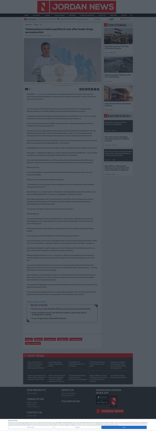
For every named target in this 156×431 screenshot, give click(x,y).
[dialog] (78, 425)
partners (14, 422)
